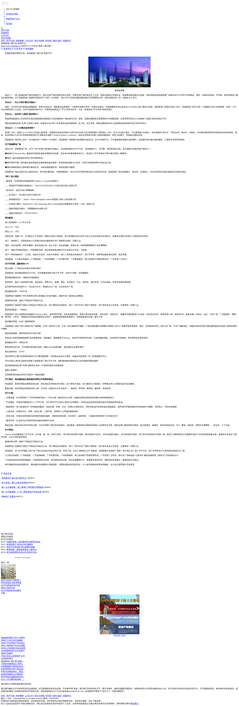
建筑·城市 (57, 41)
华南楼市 (5, 33)
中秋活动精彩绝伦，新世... (12, 671)
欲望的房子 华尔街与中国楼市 (20, 544)
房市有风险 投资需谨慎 (11, 583)
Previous (117, 635)
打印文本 (18, 49)
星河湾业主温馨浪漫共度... (12, 677)
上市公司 (5, 35)
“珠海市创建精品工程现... (12, 664)
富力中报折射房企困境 (11, 590)
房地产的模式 (7, 653)
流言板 (9, 24)
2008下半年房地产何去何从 (13, 643)
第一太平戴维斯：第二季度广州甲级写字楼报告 (22, 487)
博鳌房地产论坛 (13, 19)
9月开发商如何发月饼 (10, 585)
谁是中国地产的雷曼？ (11, 580)
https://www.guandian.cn (11, 46)
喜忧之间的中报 (8, 588)
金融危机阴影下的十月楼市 (13, 638)
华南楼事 (20, 41)
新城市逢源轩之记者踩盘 (12, 674)
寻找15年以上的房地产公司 (13, 656)
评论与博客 (6, 38)
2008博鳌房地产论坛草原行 (13, 651)
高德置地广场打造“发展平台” (14, 478)
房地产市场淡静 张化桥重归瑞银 (21, 547)
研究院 (49, 41)
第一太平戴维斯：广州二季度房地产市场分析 (21, 492)
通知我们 (134, 704)
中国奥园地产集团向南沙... (12, 666)
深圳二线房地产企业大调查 (13, 645)
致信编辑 (29, 49)
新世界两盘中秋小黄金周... (12, 669)
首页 (3, 41)
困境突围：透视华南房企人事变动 (21, 550)
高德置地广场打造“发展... (12, 661)
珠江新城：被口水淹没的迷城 (15, 483)
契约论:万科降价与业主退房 (13, 648)
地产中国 (5, 30)
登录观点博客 (12, 14)
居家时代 (67, 41)
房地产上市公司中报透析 (12, 640)
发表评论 (7, 49)
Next (123, 635)
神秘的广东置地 (9, 496)
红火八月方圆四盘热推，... (12, 679)
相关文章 (7, 473)
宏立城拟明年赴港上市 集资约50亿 (22, 552)
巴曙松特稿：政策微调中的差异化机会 (23, 542)
